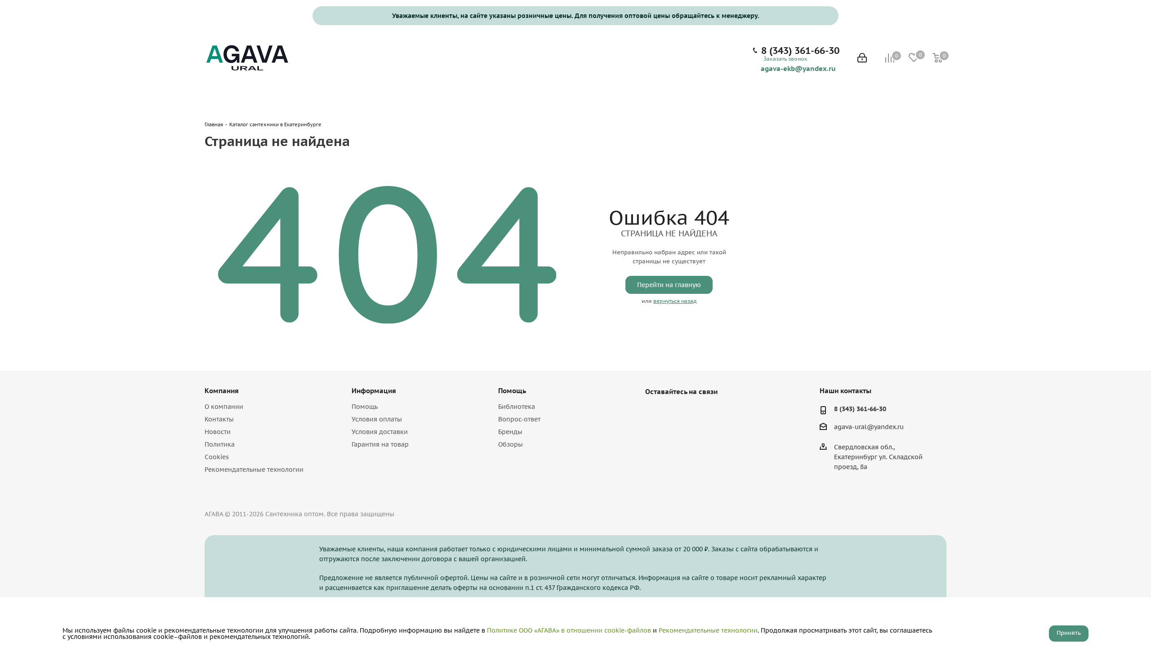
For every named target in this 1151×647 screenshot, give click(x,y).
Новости (218, 432)
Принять (1069, 633)
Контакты (219, 419)
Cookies (217, 457)
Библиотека (516, 407)
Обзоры (510, 444)
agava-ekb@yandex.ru (798, 68)
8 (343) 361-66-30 (800, 51)
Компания (222, 390)
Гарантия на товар (380, 444)
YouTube (677, 412)
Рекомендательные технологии (254, 469)
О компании (224, 407)
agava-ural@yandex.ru (869, 427)
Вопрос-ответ (519, 419)
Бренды (510, 432)
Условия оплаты (377, 419)
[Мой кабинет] (862, 58)
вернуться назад (674, 300)
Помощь (365, 407)
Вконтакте (654, 412)
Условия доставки (380, 432)
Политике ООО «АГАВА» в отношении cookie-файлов (569, 630)
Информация (374, 390)
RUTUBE (699, 412)
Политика (220, 444)
